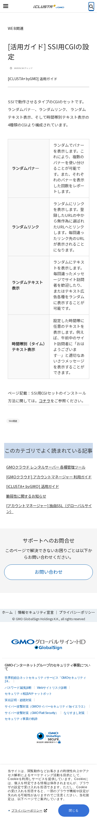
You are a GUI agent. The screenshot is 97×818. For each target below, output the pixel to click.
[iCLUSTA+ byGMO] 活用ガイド (32, 78)
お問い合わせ (49, 571)
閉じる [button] (74, 810)
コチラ (44, 400)
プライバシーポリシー (26, 810)
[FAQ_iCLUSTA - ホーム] (48, 6)
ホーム (7, 612)
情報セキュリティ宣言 (36, 612)
